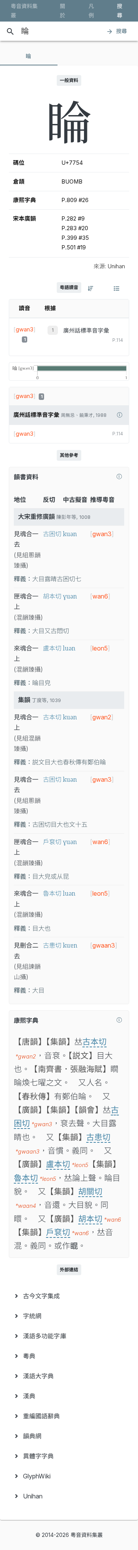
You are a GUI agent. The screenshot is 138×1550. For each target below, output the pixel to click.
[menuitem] (69, 1295)
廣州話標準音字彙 (86, 330)
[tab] (29, 56)
